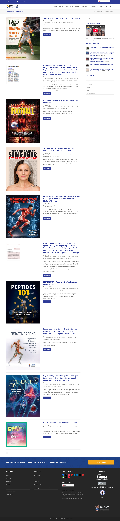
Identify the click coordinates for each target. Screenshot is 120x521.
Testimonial (89, 81)
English (65, 485)
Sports (56, 24)
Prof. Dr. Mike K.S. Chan (68, 22)
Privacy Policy (90, 96)
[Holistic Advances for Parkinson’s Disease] (16, 434)
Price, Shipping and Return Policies (42, 488)
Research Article (47, 81)
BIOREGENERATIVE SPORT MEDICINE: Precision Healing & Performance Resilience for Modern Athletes (61, 198)
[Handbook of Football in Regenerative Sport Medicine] (23, 121)
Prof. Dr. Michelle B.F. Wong (64, 256)
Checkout (36, 481)
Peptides (55, 256)
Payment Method (38, 484)
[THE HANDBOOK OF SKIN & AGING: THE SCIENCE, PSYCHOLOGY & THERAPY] (23, 169)
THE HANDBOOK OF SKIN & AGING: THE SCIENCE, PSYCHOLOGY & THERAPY (59, 149)
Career (88, 90)
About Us (89, 79)
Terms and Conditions (92, 93)
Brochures (89, 84)
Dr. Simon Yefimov (61, 337)
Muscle (60, 22)
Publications (99, 11)
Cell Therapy (51, 106)
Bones (46, 22)
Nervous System (48, 256)
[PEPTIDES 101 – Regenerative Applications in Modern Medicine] (23, 302)
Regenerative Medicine (48, 24)
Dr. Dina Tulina (55, 22)
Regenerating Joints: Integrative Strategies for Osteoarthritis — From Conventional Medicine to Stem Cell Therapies (60, 378)
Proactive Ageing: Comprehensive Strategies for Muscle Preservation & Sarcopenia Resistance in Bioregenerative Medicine (61, 331)
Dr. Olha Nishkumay (58, 78)
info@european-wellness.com (47, 1)
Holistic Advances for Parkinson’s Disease (60, 423)
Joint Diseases (64, 106)
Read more (47, 34)
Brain (55, 337)
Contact (88, 87)
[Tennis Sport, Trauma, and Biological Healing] (23, 38)
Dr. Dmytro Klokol (49, 78)
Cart (35, 478)
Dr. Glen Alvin (58, 106)
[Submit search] (112, 18)
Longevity (62, 155)
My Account (37, 475)
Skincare (57, 156)
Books (49, 22)
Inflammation (66, 78)
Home (94, 11)
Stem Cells (60, 24)
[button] (110, 6)
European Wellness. (56, 518)
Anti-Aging (47, 155)
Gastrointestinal (70, 288)
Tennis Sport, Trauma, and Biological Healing (61, 18)
